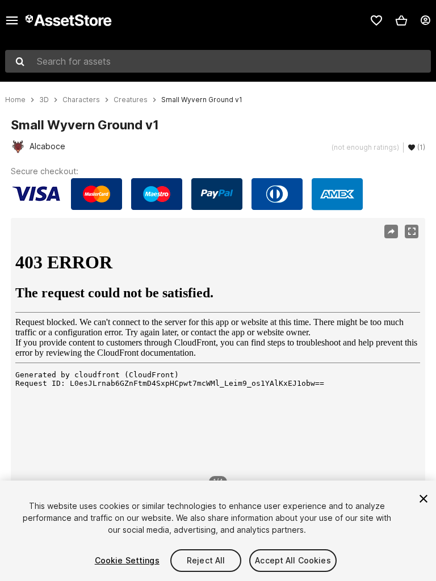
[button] (401, 20)
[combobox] (218, 61)
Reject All (206, 560)
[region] (218, 356)
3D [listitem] (44, 100)
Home (15, 100)
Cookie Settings (127, 560)
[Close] (423, 498)
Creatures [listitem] (131, 100)
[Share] (391, 231)
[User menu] (425, 20)
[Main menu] (12, 20)
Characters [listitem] (81, 100)
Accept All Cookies (293, 560)
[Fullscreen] (411, 231)
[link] (376, 20)
